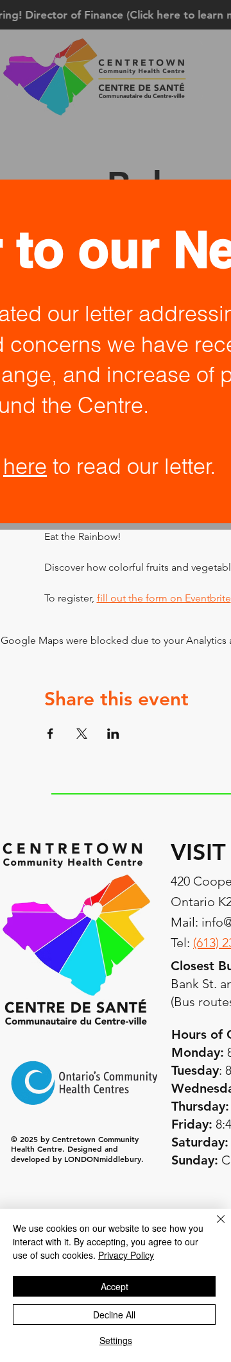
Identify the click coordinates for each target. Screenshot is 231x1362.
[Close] (213, 1226)
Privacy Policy (126, 1254)
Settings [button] (115, 1340)
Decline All (114, 1314)
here (25, 466)
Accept (114, 1286)
